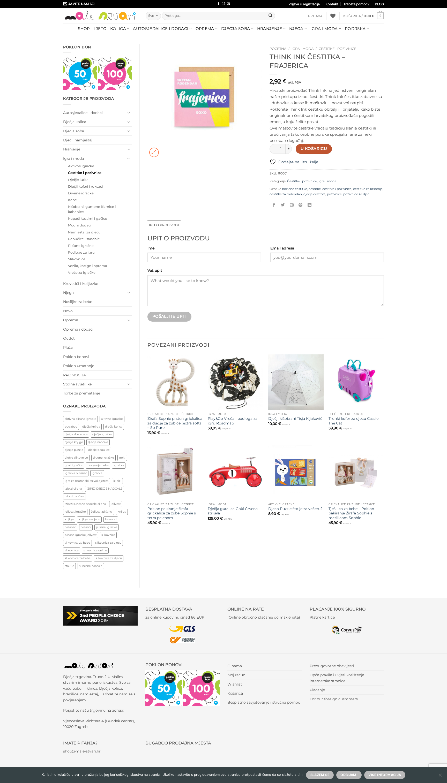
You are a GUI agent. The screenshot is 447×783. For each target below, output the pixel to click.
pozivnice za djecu (357, 194)
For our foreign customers (334, 699)
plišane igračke (106, 527)
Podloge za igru (81, 252)
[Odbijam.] (440, 776)
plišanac (70, 527)
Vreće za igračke (81, 273)
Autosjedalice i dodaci (160, 28)
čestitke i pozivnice (337, 189)
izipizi (117, 481)
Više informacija (384, 775)
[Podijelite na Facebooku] (274, 205)
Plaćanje (317, 690)
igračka (119, 465)
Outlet (69, 338)
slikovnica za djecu (108, 542)
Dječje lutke (78, 180)
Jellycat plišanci (102, 511)
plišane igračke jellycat (80, 535)
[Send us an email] (228, 3)
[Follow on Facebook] (218, 3)
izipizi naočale (74, 496)
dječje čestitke (314, 194)
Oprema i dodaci (78, 329)
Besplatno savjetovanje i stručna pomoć (263, 702)
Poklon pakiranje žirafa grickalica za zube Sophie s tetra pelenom (171, 513)
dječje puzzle (74, 450)
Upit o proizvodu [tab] (164, 225)
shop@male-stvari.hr (82, 751)
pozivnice (334, 194)
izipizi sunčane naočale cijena (85, 504)
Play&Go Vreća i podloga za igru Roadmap (232, 420)
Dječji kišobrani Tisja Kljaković (295, 418)
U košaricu (314, 148)
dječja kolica (113, 426)
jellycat (116, 504)
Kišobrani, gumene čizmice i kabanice (92, 209)
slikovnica (108, 535)
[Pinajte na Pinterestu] (300, 205)
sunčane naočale (90, 566)
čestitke (315, 189)
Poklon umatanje (78, 365)
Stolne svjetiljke (77, 384)
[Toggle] (128, 113)
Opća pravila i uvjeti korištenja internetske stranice (337, 678)
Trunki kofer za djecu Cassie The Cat (353, 420)
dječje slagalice (99, 450)
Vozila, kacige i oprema (87, 266)
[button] (315, 15)
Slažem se (320, 775)
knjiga (121, 511)
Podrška (355, 28)
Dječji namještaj (77, 140)
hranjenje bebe (98, 465)
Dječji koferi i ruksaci (85, 186)
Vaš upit (154, 270)
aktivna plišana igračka (80, 419)
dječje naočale (98, 442)
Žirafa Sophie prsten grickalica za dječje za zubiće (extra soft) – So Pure (174, 423)
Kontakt (331, 4)
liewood (110, 519)
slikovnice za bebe (78, 558)
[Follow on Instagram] (223, 3)
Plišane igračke (81, 246)
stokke (69, 566)
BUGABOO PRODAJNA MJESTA (178, 743)
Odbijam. (348, 775)
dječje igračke (102, 434)
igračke (97, 473)
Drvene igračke (81, 193)
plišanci (86, 527)
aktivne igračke (112, 419)
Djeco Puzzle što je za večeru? (295, 509)
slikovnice (72, 550)
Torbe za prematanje (81, 393)
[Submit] (270, 16)
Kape (72, 200)
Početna (278, 49)
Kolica (118, 28)
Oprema (205, 28)
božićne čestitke (294, 189)
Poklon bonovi (76, 356)
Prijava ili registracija (304, 4)
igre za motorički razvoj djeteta (86, 481)
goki (122, 457)
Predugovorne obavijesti (332, 666)
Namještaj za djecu (84, 232)
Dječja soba (235, 28)
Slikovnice (76, 259)
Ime (151, 248)
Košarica (235, 693)
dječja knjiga (91, 426)
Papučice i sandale (84, 239)
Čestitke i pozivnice (84, 173)
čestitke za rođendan (286, 194)
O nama (234, 666)
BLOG (379, 4)
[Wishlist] (333, 15)
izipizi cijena (73, 488)
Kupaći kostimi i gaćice (87, 219)
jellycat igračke (75, 511)
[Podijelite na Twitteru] (283, 205)
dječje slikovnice (76, 457)
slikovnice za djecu (108, 558)
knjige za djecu (89, 519)
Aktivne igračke (81, 166)
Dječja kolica (74, 121)
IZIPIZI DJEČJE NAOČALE (104, 488)
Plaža (68, 347)
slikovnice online (95, 550)
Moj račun (236, 675)
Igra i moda (324, 28)
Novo (68, 311)
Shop (84, 28)
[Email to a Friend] (292, 205)
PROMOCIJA (74, 375)
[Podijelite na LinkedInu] (310, 205)
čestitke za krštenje (368, 189)
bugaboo (71, 426)
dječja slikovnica (76, 434)
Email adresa (282, 248)
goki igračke (74, 465)
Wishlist (234, 684)
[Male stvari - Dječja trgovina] (100, 15)
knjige (69, 519)
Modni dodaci (79, 225)
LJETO (100, 28)
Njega (296, 28)
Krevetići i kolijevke (80, 283)
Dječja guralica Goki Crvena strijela (233, 511)
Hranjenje (269, 28)
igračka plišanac (76, 473)
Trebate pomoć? (356, 4)
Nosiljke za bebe (77, 301)
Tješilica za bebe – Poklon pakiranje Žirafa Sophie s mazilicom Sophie (351, 513)
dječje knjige (74, 442)
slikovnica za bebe (77, 542)
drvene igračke (103, 457)
